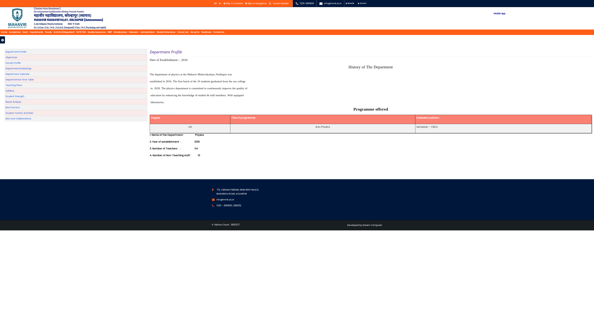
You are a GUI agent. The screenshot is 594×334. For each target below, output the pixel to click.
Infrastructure (120, 32)
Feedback (206, 32)
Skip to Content (234, 3)
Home (4, 32)
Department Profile (16, 51)
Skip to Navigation (257, 3)
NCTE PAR (81, 32)
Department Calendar (18, 74)
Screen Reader (280, 3)
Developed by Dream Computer (364, 225)
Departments (36, 32)
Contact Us (218, 32)
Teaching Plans (14, 85)
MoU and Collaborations (18, 118)
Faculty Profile (13, 62)
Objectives (11, 57)
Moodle (350, 3)
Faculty (48, 32)
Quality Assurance (97, 32)
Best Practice (13, 107)
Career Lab (183, 32)
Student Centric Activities (19, 113)
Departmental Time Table (20, 79)
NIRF (110, 32)
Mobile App (500, 13)
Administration (147, 32)
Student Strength (15, 96)
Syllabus (10, 90)
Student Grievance (166, 32)
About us (194, 32)
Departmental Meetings (18, 68)
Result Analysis (13, 101)
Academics (15, 32)
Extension (133, 32)
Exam (25, 32)
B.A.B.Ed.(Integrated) (64, 32)
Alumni (363, 3)
